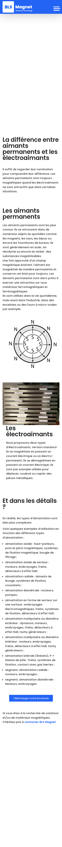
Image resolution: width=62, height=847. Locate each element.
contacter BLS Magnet (40, 722)
